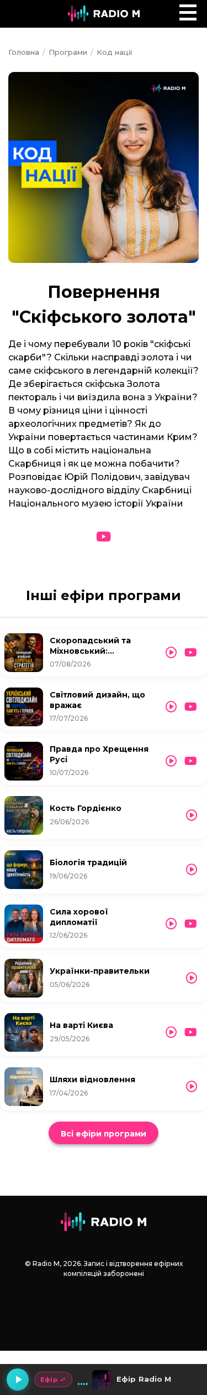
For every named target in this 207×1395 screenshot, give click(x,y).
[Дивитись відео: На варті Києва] (190, 1032)
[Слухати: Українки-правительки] (191, 978)
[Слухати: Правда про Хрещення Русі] (171, 761)
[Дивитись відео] (103, 537)
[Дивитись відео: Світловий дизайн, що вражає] (190, 707)
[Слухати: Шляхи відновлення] (191, 1086)
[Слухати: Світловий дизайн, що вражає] (171, 707)
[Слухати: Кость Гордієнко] (191, 815)
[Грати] (18, 1379)
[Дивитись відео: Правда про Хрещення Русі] (190, 761)
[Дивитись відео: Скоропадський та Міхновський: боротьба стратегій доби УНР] (190, 652)
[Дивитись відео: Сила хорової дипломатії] (190, 924)
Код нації (114, 52)
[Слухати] (23, 652)
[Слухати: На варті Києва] (171, 1032)
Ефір (48, 1379)
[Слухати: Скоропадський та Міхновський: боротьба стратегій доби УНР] (171, 652)
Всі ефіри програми (103, 1134)
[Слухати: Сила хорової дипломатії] (171, 924)
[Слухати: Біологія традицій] (191, 869)
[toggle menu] (188, 12)
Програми (68, 52)
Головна (23, 52)
